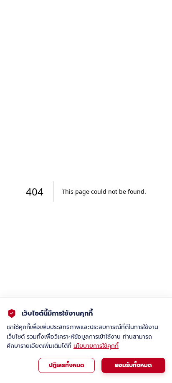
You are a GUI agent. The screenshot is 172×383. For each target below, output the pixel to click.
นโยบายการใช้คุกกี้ (96, 346)
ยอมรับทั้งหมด (133, 365)
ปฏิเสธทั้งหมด (66, 365)
